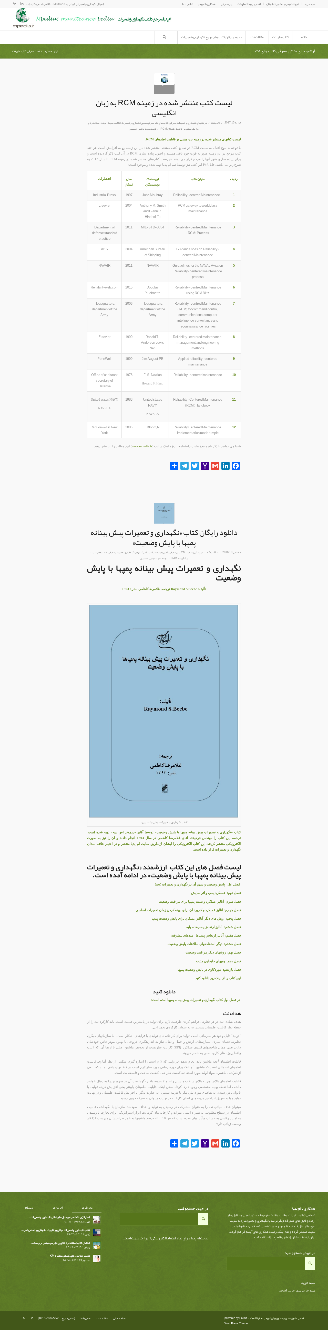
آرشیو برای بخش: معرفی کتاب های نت (285, 51)
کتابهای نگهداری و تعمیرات (190, 123)
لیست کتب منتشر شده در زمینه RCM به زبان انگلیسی (164, 107)
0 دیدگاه (215, 123)
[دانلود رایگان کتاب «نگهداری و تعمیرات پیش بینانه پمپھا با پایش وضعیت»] (164, 513)
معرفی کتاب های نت (165, 123)
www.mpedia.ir (142, 446)
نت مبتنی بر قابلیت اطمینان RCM (177, 128)
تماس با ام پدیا (280, 1237)
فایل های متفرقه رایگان (156, 552)
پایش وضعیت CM (190, 552)
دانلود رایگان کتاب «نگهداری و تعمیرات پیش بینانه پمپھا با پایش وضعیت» (164, 537)
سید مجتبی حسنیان (139, 128)
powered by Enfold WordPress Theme (236, 1320)
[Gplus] (14, 4)
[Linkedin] (22, 4)
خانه (39, 51)
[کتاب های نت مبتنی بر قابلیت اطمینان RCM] (164, 83)
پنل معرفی (174, 552)
